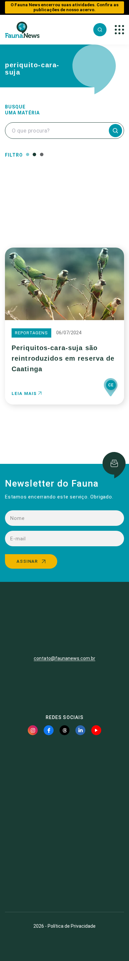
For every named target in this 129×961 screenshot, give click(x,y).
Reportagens (31, 332)
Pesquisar (64, 221)
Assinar (27, 561)
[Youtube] (96, 730)
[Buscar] (100, 29)
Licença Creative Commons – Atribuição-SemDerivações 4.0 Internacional (64, 883)
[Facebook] (49, 730)
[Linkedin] (80, 730)
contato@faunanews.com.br (64, 658)
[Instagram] (33, 730)
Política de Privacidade (72, 926)
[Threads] (64, 730)
